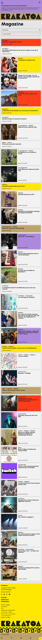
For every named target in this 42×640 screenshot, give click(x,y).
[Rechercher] (11, 638)
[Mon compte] (30, 638)
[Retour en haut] (40, 638)
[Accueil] (21, 16)
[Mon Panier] (21, 638)
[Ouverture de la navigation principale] (1, 638)
